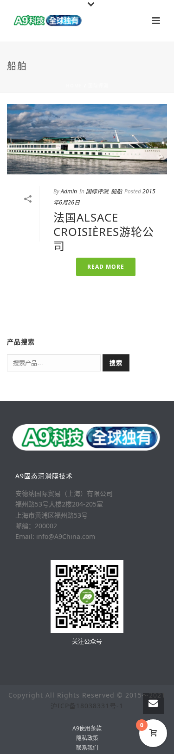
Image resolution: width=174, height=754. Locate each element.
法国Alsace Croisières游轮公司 (103, 231)
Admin (69, 191)
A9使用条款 (87, 728)
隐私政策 (87, 738)
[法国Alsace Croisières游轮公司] (87, 139)
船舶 (116, 191)
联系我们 (87, 748)
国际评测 (98, 85)
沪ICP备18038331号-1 (87, 705)
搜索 (116, 362)
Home (74, 85)
